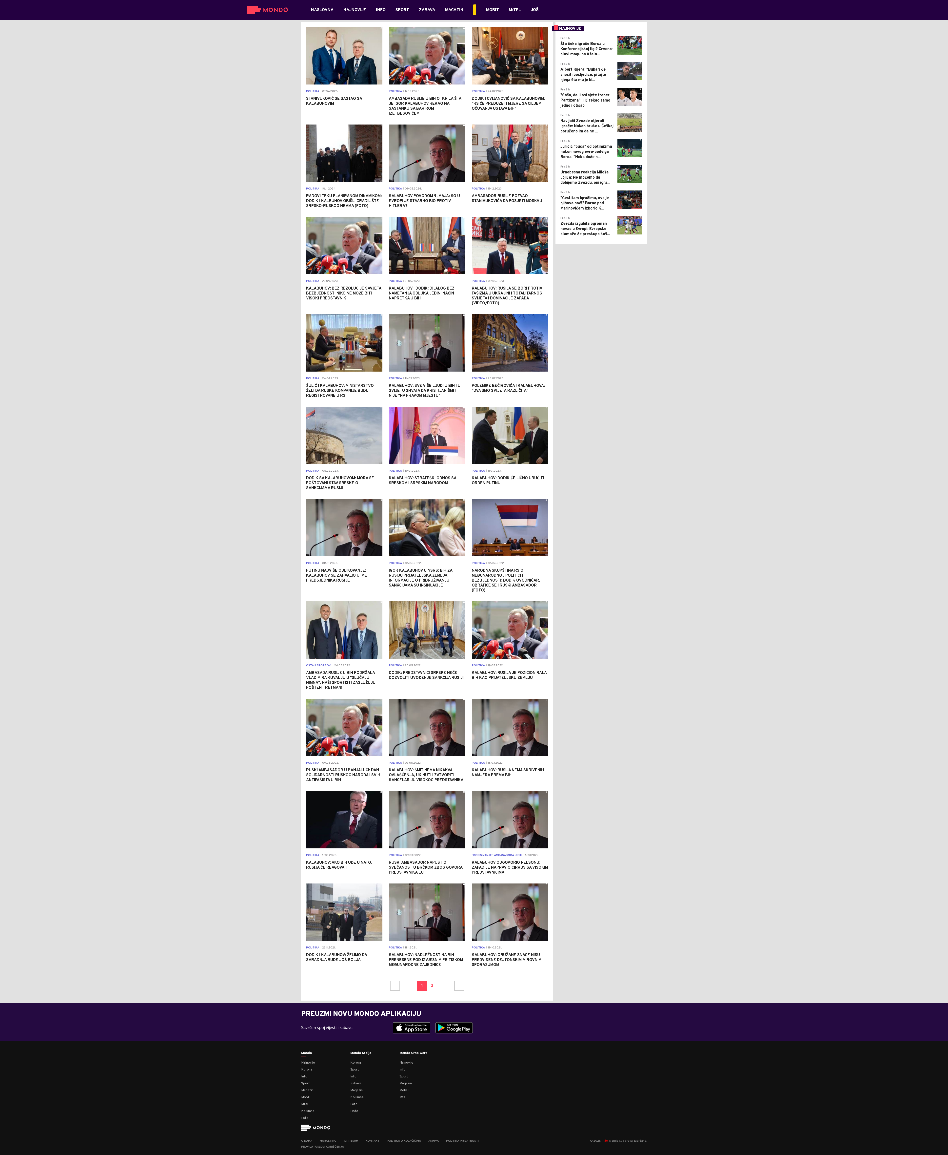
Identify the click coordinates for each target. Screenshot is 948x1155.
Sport (305, 1083)
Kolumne (308, 1111)
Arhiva (433, 1141)
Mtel (304, 1104)
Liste (354, 1111)
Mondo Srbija (360, 1053)
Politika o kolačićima (404, 1141)
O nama (306, 1141)
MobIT (306, 1097)
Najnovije (308, 1063)
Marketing (328, 1141)
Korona (306, 1070)
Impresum (351, 1141)
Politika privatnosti (462, 1141)
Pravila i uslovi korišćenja (322, 1147)
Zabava (355, 1083)
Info (304, 1076)
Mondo (306, 1053)
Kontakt (372, 1141)
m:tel (605, 1140)
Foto (304, 1118)
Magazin (307, 1090)
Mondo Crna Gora (413, 1053)
